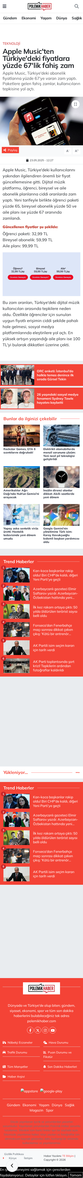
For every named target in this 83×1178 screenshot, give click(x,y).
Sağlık (77, 18)
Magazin (36, 1110)
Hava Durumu (58, 1042)
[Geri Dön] (12, 1166)
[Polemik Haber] (39, 5)
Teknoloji (11, 43)
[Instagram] (45, 1030)
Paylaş (12, 150)
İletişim (28, 1158)
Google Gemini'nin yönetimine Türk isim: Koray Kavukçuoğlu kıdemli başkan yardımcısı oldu (61, 535)
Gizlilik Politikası (14, 1154)
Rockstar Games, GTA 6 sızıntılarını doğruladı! (19, 450)
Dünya (61, 18)
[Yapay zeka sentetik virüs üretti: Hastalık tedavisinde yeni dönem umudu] (21, 514)
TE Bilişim (68, 1155)
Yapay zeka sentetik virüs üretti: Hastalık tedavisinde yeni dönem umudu (20, 533)
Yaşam (45, 18)
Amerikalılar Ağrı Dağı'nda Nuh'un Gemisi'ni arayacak (21, 494)
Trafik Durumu (17, 1052)
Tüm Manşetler (17, 1067)
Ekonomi (29, 18)
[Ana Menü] (4, 6)
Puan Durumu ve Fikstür (57, 1054)
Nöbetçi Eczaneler (20, 1042)
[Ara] (76, 6)
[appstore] (29, 1091)
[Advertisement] (41, 721)
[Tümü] (78, 772)
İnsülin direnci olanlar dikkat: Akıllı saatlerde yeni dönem (58, 494)
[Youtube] (52, 1030)
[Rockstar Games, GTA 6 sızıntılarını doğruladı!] (21, 435)
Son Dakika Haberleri (62, 1067)
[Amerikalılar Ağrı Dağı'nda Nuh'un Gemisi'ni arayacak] (21, 476)
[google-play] (51, 1091)
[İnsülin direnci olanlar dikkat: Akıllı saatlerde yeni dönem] (61, 476)
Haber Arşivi (16, 1076)
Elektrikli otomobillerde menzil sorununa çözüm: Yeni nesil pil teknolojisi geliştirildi (59, 454)
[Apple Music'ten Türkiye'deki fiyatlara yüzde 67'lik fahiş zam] (41, 121)
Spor (49, 1110)
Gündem (10, 18)
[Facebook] (30, 1030)
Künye (12, 1158)
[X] (37, 1030)
